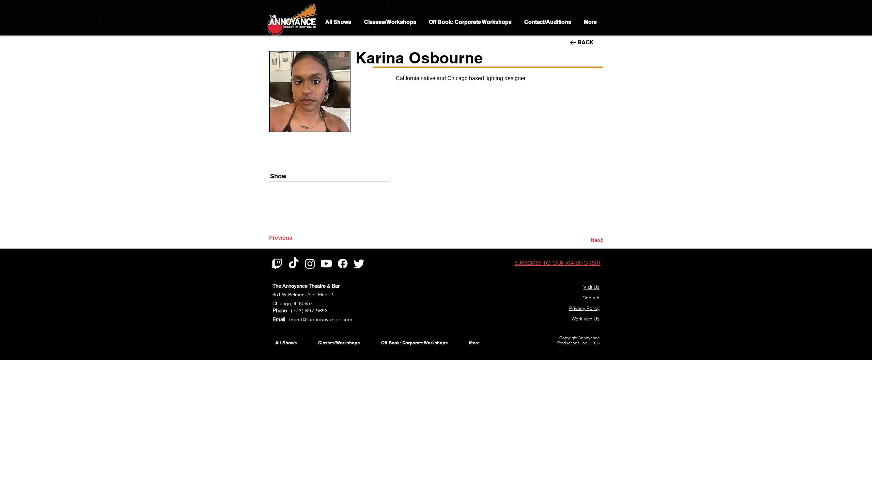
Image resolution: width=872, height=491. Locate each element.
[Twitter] (359, 263)
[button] (557, 263)
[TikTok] (293, 263)
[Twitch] (277, 263)
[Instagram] (309, 263)
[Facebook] (342, 263)
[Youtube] (326, 263)
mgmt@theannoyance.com (321, 319)
